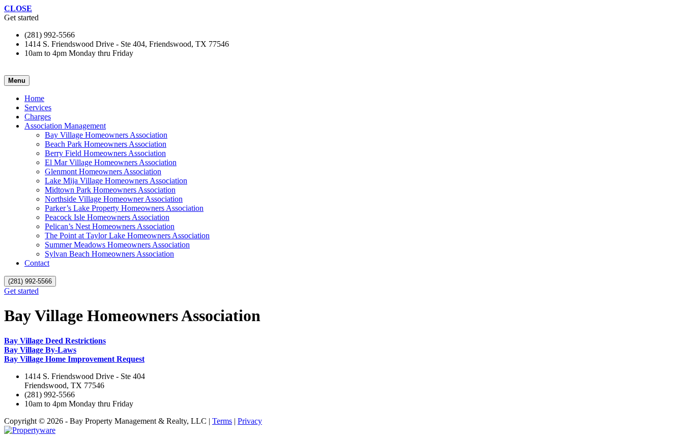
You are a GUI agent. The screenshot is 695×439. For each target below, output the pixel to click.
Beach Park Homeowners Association (105, 144)
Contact (36, 263)
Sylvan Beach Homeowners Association (109, 253)
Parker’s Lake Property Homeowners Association (124, 208)
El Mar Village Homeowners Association (111, 162)
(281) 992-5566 (30, 281)
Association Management (65, 125)
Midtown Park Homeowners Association (110, 189)
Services (37, 107)
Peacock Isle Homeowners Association (107, 217)
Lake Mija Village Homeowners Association (116, 180)
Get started (21, 291)
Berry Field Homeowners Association (105, 153)
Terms (222, 421)
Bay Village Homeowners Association (106, 135)
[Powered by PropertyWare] (29, 430)
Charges (37, 116)
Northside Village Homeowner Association (114, 199)
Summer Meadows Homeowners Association (117, 244)
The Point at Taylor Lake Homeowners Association (127, 235)
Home (34, 98)
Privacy (250, 421)
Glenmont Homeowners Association (103, 171)
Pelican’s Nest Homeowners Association (110, 226)
